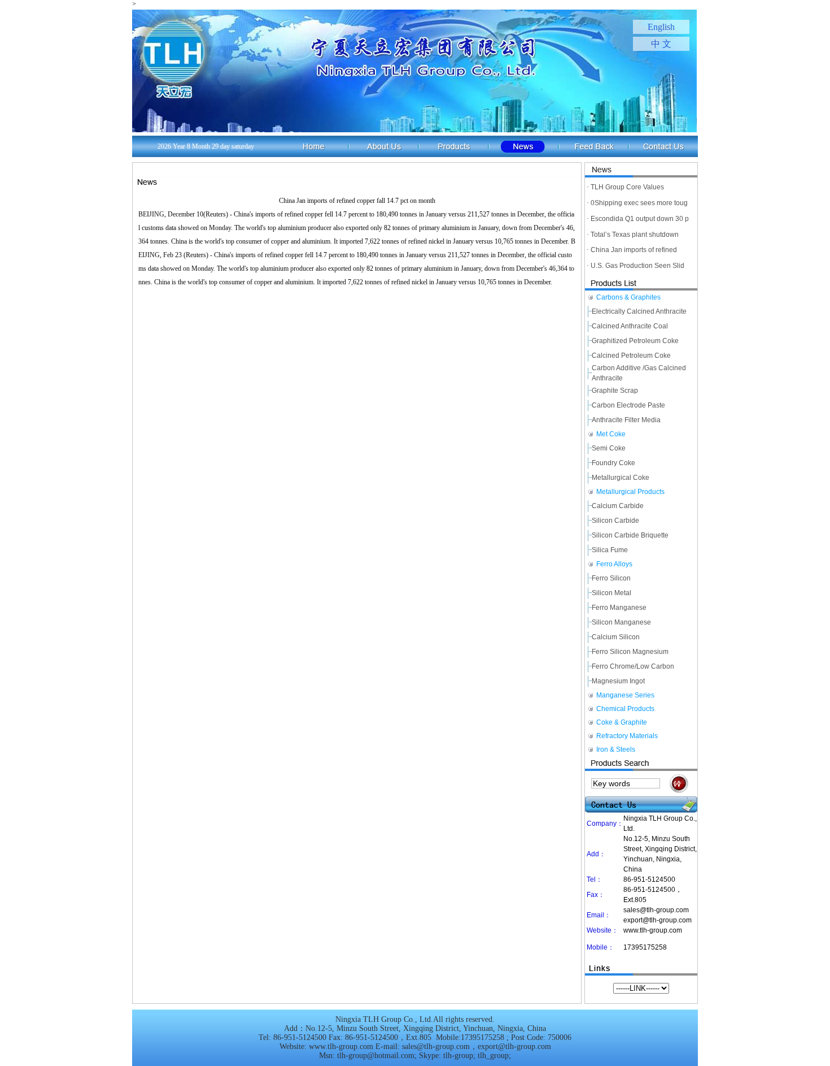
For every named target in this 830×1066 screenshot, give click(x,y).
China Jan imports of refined (634, 250)
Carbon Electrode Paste (628, 405)
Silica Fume (610, 550)
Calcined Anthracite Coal (630, 326)
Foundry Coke (613, 463)
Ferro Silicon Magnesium (630, 652)
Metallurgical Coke (620, 478)
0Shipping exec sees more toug (639, 203)
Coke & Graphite (621, 722)
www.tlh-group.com (652, 930)
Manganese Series (625, 695)
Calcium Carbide (618, 506)
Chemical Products (625, 709)
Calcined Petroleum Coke (631, 355)
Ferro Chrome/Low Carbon (633, 666)
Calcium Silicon (616, 637)
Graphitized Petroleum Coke (635, 341)
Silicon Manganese (621, 622)
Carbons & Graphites (628, 297)
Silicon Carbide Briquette (630, 535)
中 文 (661, 44)
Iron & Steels (615, 749)
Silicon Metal (611, 593)
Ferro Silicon (611, 578)
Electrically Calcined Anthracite (639, 311)
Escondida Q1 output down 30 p (640, 219)
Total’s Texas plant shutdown (635, 235)
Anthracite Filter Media (626, 420)
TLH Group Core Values (627, 187)
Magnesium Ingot (618, 681)
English (661, 27)
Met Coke (611, 434)
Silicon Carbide (615, 521)
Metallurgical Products (630, 492)
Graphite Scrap (615, 391)
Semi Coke (609, 448)
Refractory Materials (627, 736)
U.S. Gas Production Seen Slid (637, 266)
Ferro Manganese (619, 608)
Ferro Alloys (614, 564)
